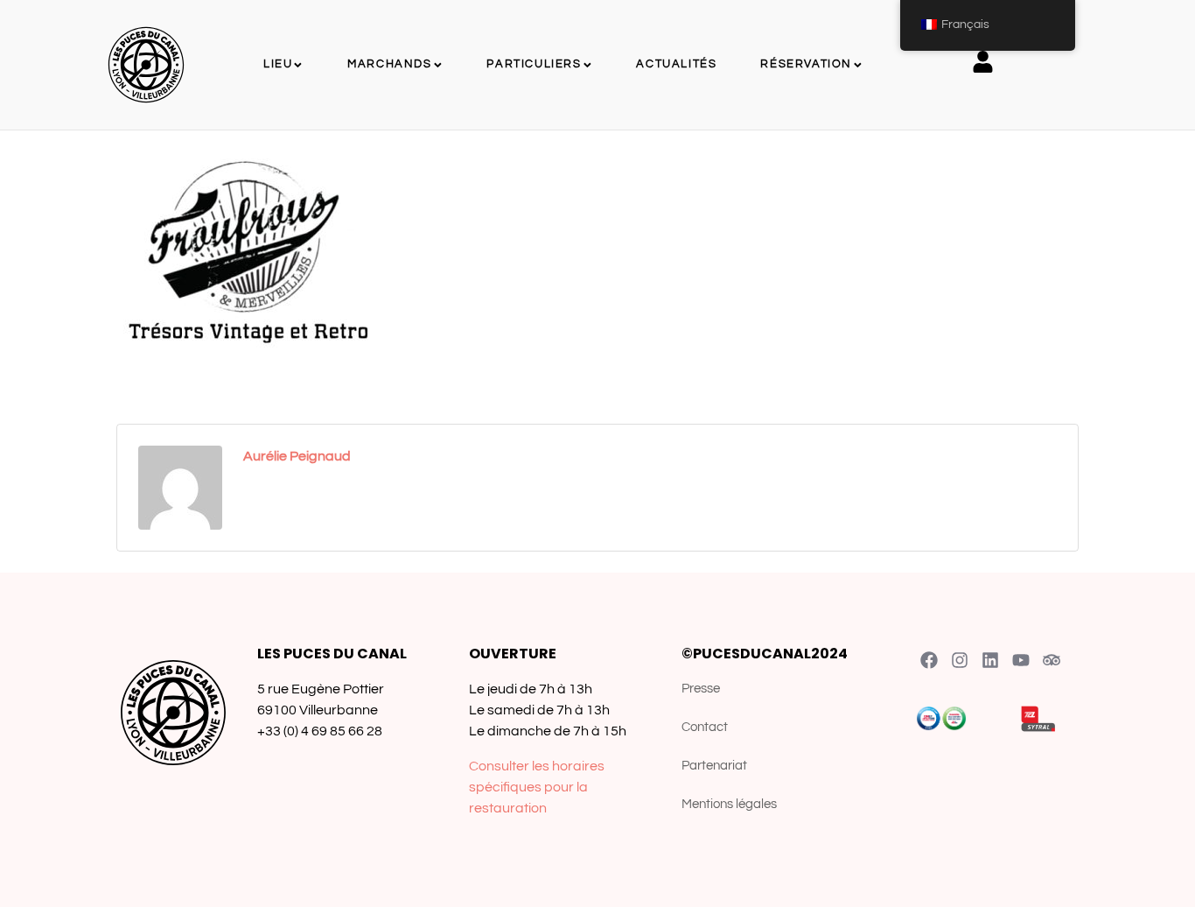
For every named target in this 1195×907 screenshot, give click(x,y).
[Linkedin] (990, 660)
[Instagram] (960, 660)
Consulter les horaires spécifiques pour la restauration (536, 787)
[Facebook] (929, 660)
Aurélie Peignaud (297, 456)
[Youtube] (1021, 660)
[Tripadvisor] (1051, 660)
